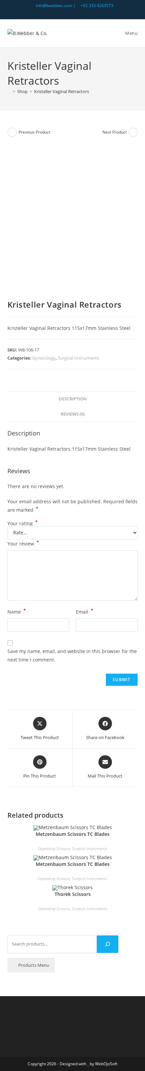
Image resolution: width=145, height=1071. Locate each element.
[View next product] (133, 132)
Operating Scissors (54, 848)
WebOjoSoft (106, 1064)
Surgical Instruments (78, 358)
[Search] (107, 944)
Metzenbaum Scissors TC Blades (73, 834)
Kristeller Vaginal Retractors (61, 91)
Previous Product (34, 132)
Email (84, 611)
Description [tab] (73, 399)
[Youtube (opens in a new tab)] (80, 12)
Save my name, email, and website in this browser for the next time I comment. (72, 655)
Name (16, 611)
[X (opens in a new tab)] (66, 12)
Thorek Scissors (73, 894)
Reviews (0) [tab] (73, 414)
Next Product (115, 132)
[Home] (9, 91)
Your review (23, 543)
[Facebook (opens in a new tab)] (74, 12)
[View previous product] (12, 132)
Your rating (22, 523)
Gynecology (44, 358)
